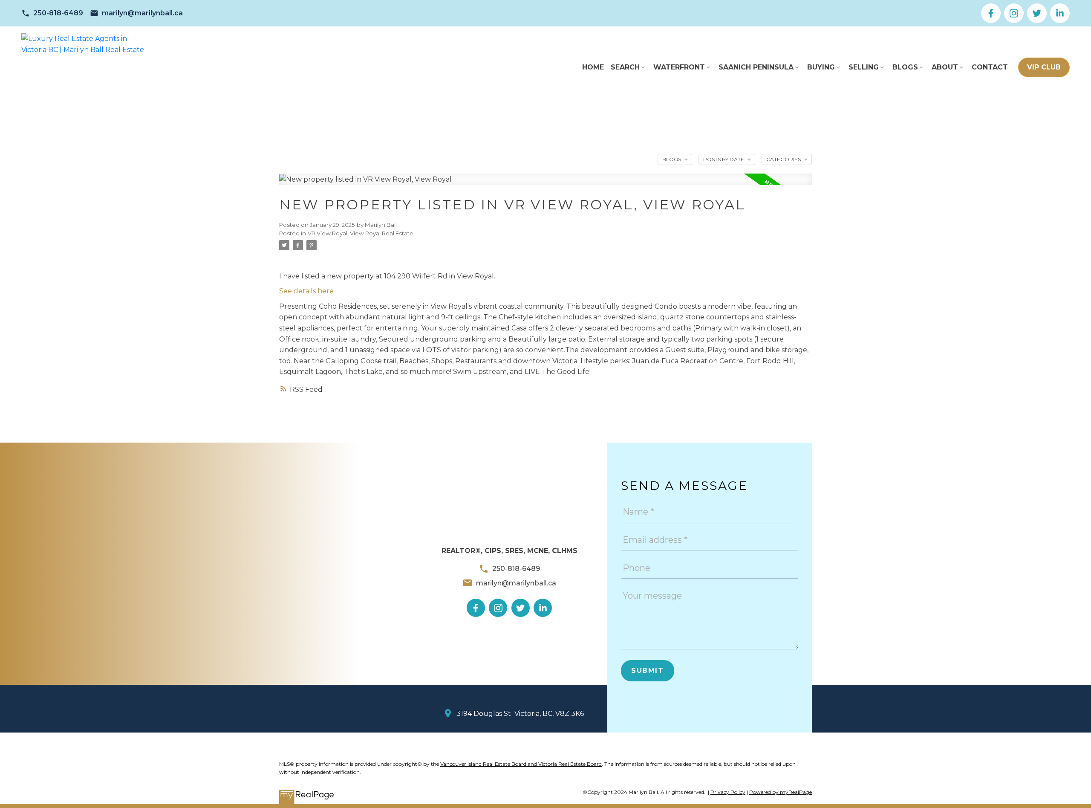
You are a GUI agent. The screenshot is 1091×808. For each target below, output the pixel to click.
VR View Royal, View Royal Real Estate (360, 233)
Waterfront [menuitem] (679, 67)
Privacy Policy (727, 792)
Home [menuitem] (593, 67)
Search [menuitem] (625, 67)
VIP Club (1044, 67)
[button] (52, 13)
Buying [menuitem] (821, 67)
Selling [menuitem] (864, 67)
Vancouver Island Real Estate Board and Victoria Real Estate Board (521, 764)
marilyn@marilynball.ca (142, 13)
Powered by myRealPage (780, 792)
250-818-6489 (58, 13)
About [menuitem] (945, 67)
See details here (306, 291)
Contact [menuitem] (990, 67)
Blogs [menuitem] (905, 67)
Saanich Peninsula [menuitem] (756, 67)
